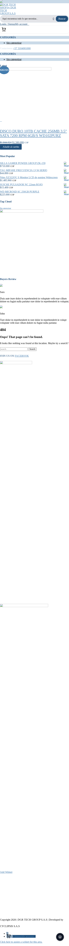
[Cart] (34, 29)
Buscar (61, 18)
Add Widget (6, 872)
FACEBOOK (22, 355)
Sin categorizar (14, 42)
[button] (60, 937)
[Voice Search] (53, 18)
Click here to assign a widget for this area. (21, 941)
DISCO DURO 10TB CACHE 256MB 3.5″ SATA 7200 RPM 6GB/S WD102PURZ (33, 133)
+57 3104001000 (22, 48)
